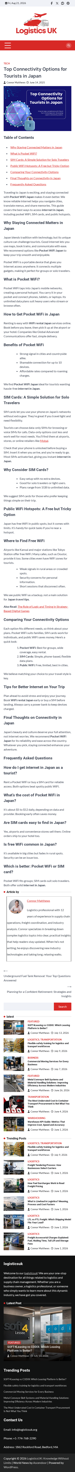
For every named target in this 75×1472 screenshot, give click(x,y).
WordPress (11, 1467)
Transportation (51, 1039)
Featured (34, 1021)
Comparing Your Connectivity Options (34, 172)
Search (62, 1006)
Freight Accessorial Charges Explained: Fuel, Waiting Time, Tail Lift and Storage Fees (48, 1240)
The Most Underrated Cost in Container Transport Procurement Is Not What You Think (48, 1103)
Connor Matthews (16, 82)
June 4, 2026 (61, 1111)
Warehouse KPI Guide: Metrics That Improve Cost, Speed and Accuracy (46, 1123)
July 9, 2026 (60, 1051)
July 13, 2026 (61, 1033)
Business (33, 1057)
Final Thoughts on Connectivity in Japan (35, 178)
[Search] (68, 45)
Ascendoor (40, 1462)
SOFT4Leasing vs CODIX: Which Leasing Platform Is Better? (35, 1379)
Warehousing (36, 1118)
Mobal (44, 440)
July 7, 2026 (60, 1069)
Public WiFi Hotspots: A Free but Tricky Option (39, 165)
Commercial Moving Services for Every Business (29, 1391)
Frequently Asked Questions (28, 184)
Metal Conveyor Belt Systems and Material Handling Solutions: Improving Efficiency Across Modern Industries (48, 1082)
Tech (7, 63)
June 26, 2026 (62, 1090)
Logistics (33, 1039)
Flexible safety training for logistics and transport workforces (48, 1045)
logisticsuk (31, 1273)
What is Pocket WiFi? (23, 153)
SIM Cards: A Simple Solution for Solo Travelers (39, 159)
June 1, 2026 (61, 1129)
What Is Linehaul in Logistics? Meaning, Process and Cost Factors (48, 1203)
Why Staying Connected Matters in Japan (36, 147)
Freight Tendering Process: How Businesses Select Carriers (44, 1167)
